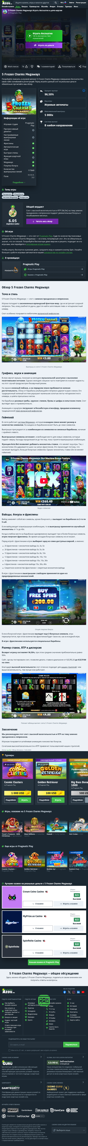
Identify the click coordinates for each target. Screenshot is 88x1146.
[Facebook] (64, 992)
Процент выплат (51, 91)
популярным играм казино (38, 244)
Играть (24, 800)
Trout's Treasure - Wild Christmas (12, 835)
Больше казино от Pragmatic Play (44, 962)
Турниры (68, 6)
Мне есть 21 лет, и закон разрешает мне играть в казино (34, 1050)
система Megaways (26, 422)
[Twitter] (69, 992)
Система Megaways (10, 197)
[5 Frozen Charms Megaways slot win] (44, 340)
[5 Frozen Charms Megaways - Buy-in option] (44, 603)
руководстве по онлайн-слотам (58, 252)
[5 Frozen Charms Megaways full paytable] (44, 697)
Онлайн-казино (8, 6)
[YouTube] (83, 992)
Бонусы (25, 6)
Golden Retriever (32, 870)
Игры (18, 6)
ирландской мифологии (48, 313)
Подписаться (71, 1044)
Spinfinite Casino (32, 940)
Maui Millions (34, 835)
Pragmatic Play (45, 236)
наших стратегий (69, 667)
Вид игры (48, 101)
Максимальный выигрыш (55, 111)
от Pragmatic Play (15, 13)
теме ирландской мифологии (29, 411)
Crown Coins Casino (33, 891)
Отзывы (60, 6)
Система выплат (51, 122)
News (76, 6)
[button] (83, 90)
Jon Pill (9, 750)
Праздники (7, 194)
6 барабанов (18, 194)
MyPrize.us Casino (33, 916)
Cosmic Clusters (9, 870)
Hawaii (56, 834)
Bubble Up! (56, 870)
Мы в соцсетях (69, 989)
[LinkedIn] (78, 992)
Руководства (34, 6)
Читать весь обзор (44, 221)
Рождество (24, 197)
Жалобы (44, 6)
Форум (52, 6)
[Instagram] (73, 992)
